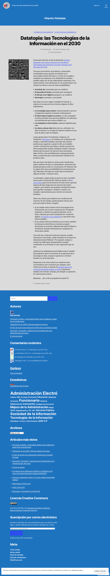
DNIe (18, 397)
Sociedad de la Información (43, 32)
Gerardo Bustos (64, 267)
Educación (42, 397)
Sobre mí (96, 5)
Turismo (22, 421)
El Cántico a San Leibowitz (51, 217)
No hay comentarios (56, 52)
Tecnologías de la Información (65, 32)
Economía (32, 397)
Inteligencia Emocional (45, 404)
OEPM (12, 410)
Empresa (52, 397)
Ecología (24, 397)
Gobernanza (16, 404)
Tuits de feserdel (16, 373)
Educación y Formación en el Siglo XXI (26, 491)
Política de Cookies (77, 570)
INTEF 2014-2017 (18, 487)
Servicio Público (45, 410)
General (43, 401)
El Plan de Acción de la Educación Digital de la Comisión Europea (33, 328)
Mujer (51, 408)
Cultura (13, 397)
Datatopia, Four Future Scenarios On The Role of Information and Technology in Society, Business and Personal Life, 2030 (52, 64)
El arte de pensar (16, 336)
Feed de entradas (16, 555)
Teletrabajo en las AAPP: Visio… (38, 349)
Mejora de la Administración (29, 407)
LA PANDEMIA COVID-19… (23, 353)
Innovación (29, 403)
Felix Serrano (47, 49)
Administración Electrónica (38, 393)
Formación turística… (21, 349)
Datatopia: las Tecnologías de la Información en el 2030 (55, 40)
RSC (33, 410)
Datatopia (38, 283)
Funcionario (29, 400)
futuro (43, 283)
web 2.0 (42, 420)
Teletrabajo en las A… (21, 360)
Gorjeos (15, 368)
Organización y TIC (23, 410)
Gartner (67, 60)
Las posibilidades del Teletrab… (39, 360)
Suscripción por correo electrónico (33, 517)
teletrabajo (14, 421)
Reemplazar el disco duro (21, 484)
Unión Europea (32, 421)
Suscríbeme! (16, 533)
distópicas (46, 139)
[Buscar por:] (28, 298)
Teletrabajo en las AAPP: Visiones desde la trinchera (29, 324)
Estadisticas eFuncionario (19, 386)
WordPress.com (16, 560)
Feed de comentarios (18, 557)
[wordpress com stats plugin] (33, 384)
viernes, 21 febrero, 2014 (63, 49)
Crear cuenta (15, 550)
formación (14, 401)
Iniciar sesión (15, 552)
